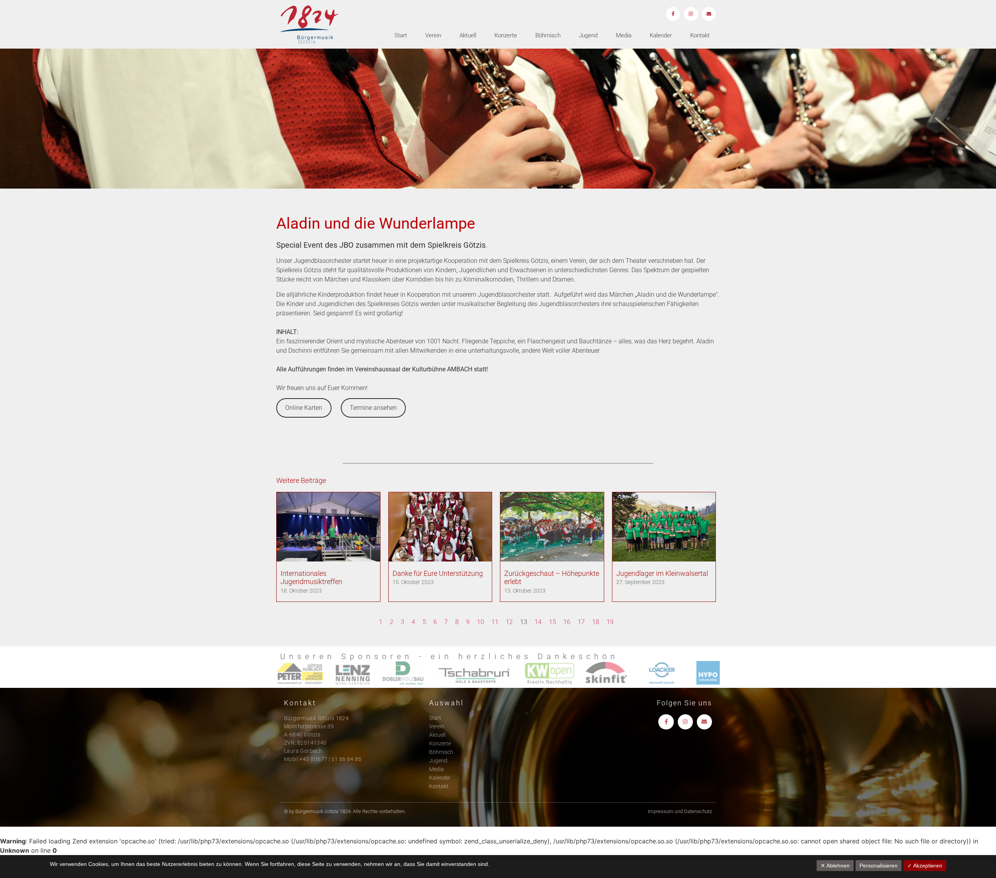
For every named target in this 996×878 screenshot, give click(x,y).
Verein (433, 35)
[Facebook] (673, 14)
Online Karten (303, 407)
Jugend (588, 35)
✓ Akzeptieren (924, 865)
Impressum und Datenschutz (680, 811)
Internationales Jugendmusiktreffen (311, 577)
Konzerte (505, 35)
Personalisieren (878, 865)
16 (566, 622)
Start (401, 35)
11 (494, 622)
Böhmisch (548, 35)
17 (581, 622)
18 (595, 622)
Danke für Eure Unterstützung (438, 573)
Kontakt (700, 35)
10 (480, 622)
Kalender (661, 35)
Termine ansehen (373, 407)
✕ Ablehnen (835, 865)
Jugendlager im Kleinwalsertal (662, 573)
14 (538, 622)
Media (623, 35)
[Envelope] (709, 14)
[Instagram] (691, 14)
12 (509, 622)
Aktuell (467, 35)
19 (610, 622)
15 (552, 622)
